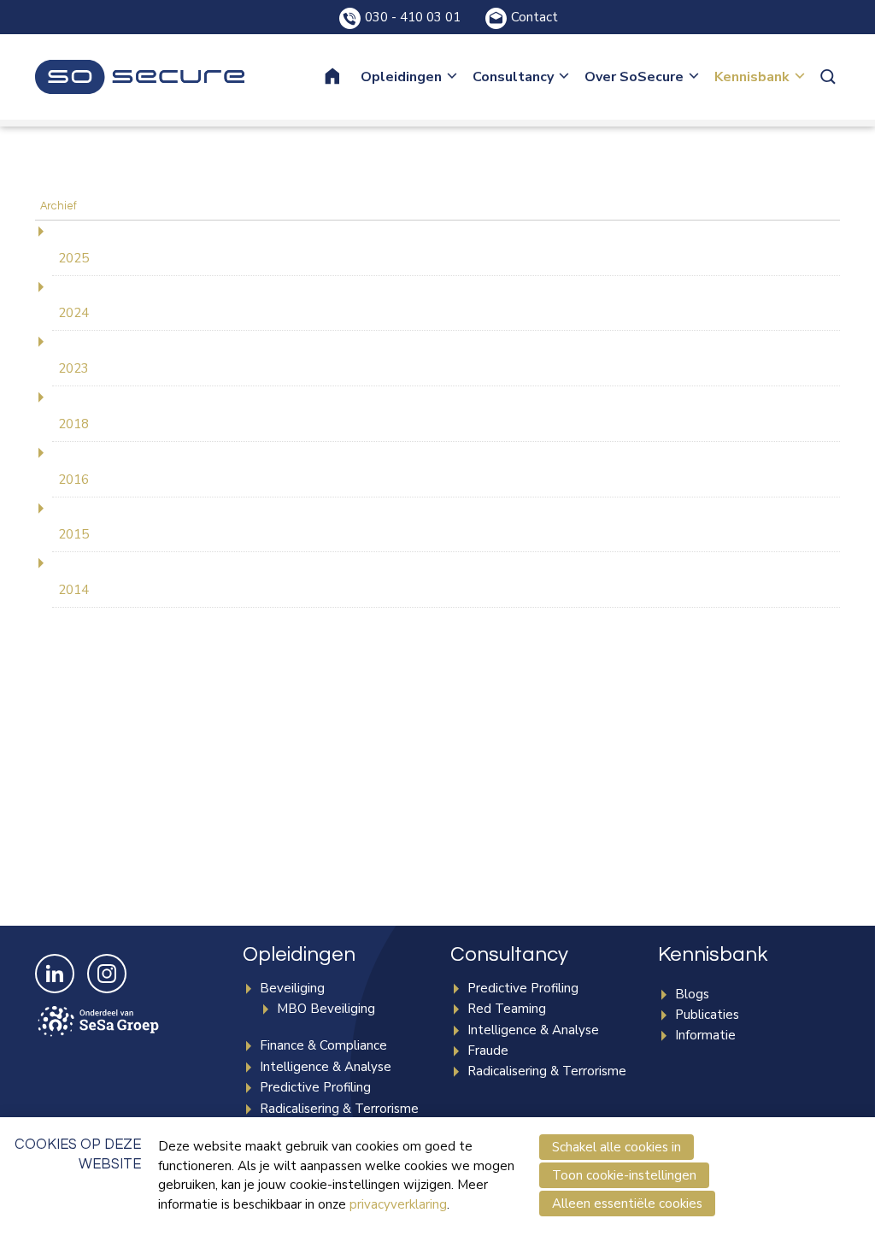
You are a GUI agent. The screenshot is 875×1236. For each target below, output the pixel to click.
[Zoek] (829, 76)
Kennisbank (752, 77)
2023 (73, 368)
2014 (73, 589)
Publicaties (707, 1014)
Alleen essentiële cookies (627, 1203)
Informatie (705, 1035)
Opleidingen (401, 77)
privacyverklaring (398, 1204)
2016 (73, 479)
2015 (73, 534)
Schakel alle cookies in (616, 1147)
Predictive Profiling (315, 1087)
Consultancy (513, 77)
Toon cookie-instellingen (624, 1175)
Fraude (487, 1050)
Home (343, 77)
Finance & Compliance (323, 1045)
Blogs (692, 994)
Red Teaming (506, 1008)
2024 (73, 312)
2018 (73, 424)
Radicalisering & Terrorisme (339, 1108)
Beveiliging (292, 988)
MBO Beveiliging (326, 1008)
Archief (58, 206)
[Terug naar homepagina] (139, 77)
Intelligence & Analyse (325, 1066)
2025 (73, 258)
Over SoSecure (634, 77)
